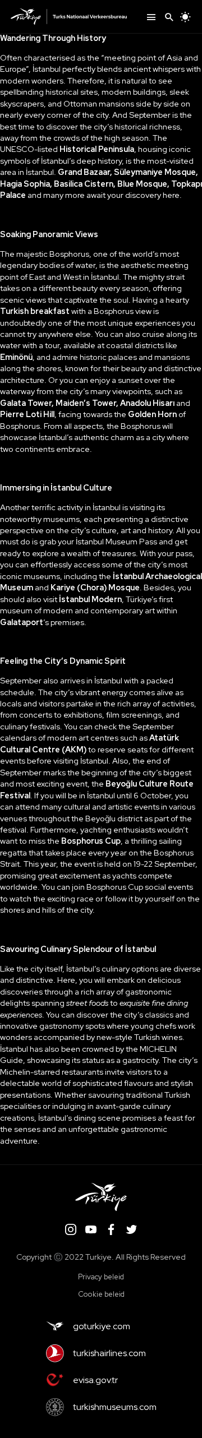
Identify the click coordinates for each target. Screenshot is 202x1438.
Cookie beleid (101, 1294)
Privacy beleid (101, 1277)
